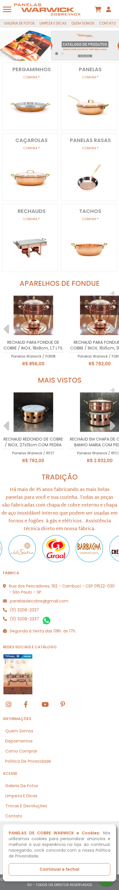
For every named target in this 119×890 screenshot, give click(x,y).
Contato (107, 23)
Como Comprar (21, 751)
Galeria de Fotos (19, 23)
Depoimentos (19, 741)
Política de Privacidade (28, 761)
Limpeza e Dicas (53, 23)
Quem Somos (82, 23)
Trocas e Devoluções (26, 806)
